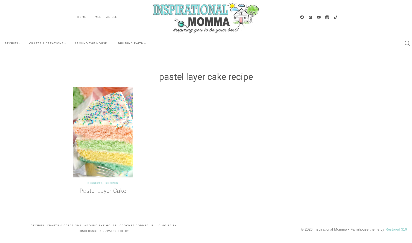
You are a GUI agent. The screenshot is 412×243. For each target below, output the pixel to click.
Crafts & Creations (64, 225)
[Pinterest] (310, 17)
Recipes (112, 183)
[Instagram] (327, 17)
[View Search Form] (407, 43)
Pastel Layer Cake (102, 190)
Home (81, 16)
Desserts (95, 183)
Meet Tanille (106, 16)
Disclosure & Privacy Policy (104, 231)
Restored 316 (396, 229)
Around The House (100, 225)
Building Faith (164, 225)
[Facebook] (302, 17)
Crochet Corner (134, 225)
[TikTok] (335, 17)
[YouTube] (319, 17)
